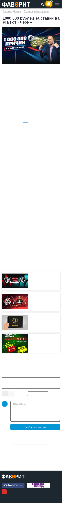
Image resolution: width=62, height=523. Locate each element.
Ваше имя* (9, 369)
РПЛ (25, 121)
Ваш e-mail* (10, 380)
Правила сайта (36, 478)
